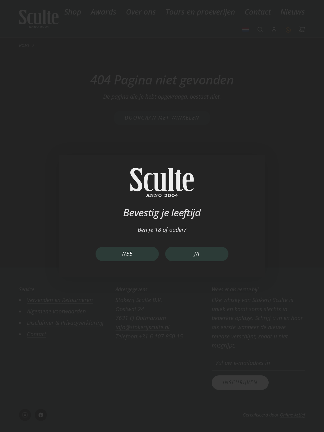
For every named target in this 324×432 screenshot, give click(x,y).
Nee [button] (127, 253)
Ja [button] (197, 253)
